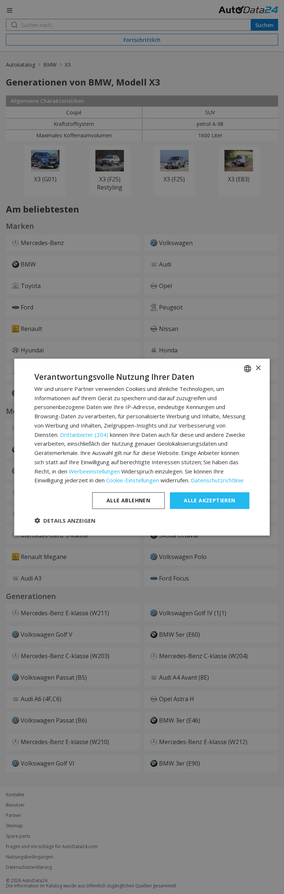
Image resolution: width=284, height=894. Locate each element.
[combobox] (247, 368)
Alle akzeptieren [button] (209, 500)
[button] (64, 520)
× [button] (258, 368)
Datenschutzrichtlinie (217, 480)
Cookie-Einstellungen (132, 480)
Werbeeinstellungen (94, 471)
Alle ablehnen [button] (128, 500)
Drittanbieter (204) (84, 434)
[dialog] (142, 446)
